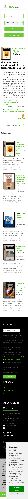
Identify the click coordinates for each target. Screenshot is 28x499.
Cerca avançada (14, 35)
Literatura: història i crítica (16, 111)
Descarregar (21, 118)
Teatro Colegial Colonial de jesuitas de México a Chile (20, 218)
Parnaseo (5, 104)
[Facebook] (15, 125)
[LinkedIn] (23, 125)
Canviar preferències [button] (16, 493)
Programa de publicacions (12, 388)
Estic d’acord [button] (17, 487)
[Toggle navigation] (5, 6)
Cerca (14, 29)
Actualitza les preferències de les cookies (14, 1)
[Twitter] (19, 125)
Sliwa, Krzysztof (19, 48)
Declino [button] (17, 490)
